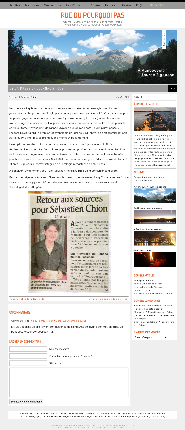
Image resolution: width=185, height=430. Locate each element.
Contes (95, 5)
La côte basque (142, 290)
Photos (127, 5)
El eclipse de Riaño (144, 280)
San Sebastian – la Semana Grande (153, 293)
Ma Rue (15, 5)
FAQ (139, 5)
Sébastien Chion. (128, 425)
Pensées (111, 5)
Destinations (53, 5)
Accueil (138, 96)
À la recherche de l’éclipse (148, 287)
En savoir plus (161, 164)
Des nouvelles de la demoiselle (27, 298)
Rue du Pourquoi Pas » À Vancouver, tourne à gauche (58, 320)
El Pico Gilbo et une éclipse (148, 283)
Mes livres (32, 5)
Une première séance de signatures (108, 298)
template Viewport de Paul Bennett (91, 425)
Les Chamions (76, 5)
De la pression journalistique (36, 88)
